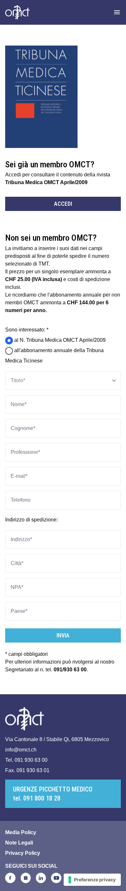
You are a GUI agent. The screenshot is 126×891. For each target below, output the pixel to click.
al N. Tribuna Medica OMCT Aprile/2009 (59, 340)
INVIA (63, 635)
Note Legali (19, 842)
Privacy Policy (22, 853)
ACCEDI (63, 203)
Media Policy (20, 832)
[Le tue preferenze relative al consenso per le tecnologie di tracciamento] (92, 880)
